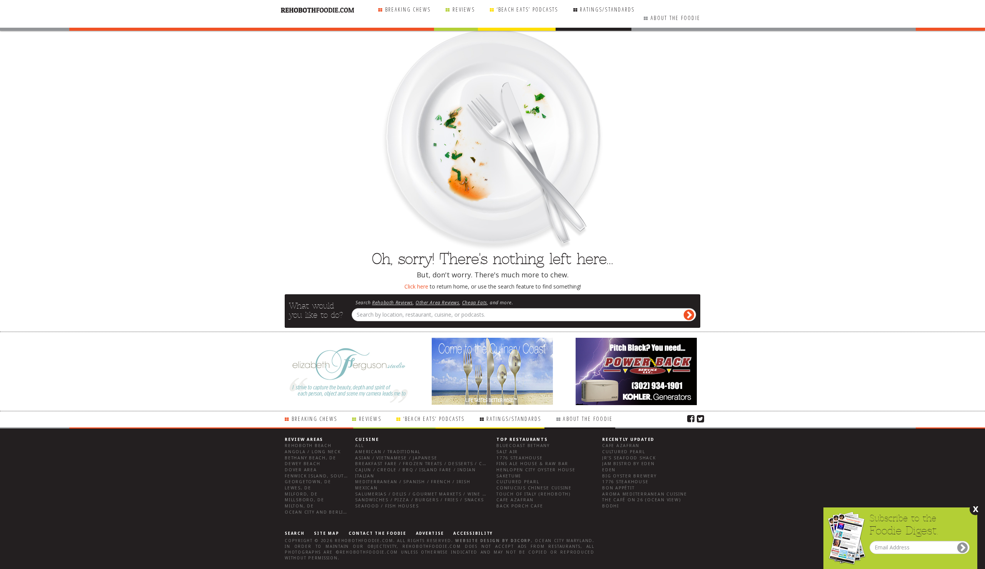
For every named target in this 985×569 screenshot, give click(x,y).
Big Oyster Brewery (629, 476)
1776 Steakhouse (519, 458)
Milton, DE (299, 506)
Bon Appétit (618, 488)
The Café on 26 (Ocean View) (641, 499)
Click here (416, 286)
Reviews (463, 9)
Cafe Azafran (515, 499)
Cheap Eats (474, 302)
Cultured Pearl (517, 481)
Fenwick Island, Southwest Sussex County (344, 476)
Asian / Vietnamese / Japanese (396, 458)
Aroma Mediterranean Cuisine (644, 494)
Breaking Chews (408, 9)
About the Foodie (675, 18)
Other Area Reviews (437, 302)
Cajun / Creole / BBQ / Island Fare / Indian (415, 469)
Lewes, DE (298, 488)
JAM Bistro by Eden (628, 463)
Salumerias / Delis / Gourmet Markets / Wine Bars (425, 494)
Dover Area (301, 469)
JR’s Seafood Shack (629, 458)
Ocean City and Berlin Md (321, 512)
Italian (364, 476)
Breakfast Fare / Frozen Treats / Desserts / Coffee (426, 463)
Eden (609, 469)
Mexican (366, 488)
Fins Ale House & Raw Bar (532, 463)
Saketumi (508, 476)
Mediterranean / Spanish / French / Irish (412, 481)
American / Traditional (388, 451)
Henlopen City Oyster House (536, 469)
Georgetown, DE (308, 481)
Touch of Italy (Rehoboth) (533, 494)
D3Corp (521, 540)
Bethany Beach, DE (310, 458)
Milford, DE (301, 494)
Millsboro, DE (304, 499)
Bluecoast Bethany (523, 445)
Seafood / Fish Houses (387, 506)
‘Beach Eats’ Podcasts (527, 9)
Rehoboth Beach (308, 445)
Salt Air (507, 451)
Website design (477, 540)
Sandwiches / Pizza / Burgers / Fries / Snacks (419, 499)
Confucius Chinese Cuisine (534, 488)
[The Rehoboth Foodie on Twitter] (700, 418)
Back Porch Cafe (519, 506)
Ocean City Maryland (564, 540)
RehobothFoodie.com (364, 540)
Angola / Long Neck (313, 451)
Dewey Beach (302, 463)
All (359, 445)
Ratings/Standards (607, 9)
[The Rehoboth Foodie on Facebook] (691, 418)
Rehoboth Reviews (392, 302)
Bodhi (610, 506)
